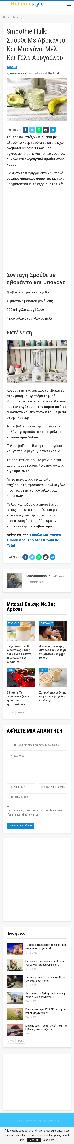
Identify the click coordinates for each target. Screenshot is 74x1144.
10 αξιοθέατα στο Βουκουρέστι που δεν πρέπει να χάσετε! (46, 946)
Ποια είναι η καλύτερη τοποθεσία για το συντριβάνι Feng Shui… (44, 962)
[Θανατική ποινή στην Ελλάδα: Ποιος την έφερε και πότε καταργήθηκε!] (15, 981)
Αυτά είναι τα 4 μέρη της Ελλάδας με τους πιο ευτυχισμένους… (46, 995)
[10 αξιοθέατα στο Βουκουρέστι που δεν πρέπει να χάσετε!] (15, 949)
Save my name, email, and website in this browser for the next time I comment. (36, 812)
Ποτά (11, 670)
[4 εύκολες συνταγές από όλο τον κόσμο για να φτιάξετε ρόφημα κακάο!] (53, 631)
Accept (34, 1140)
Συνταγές (12, 67)
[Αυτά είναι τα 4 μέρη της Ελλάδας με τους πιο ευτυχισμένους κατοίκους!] (15, 998)
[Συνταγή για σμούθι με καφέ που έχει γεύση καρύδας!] (53, 677)
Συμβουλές (47, 623)
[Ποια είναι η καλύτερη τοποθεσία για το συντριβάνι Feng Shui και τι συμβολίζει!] (15, 965)
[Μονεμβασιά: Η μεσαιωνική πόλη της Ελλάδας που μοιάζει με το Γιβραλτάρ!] (15, 1030)
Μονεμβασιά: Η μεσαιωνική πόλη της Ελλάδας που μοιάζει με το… (46, 1027)
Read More (48, 1140)
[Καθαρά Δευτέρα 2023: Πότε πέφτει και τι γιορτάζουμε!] (15, 1014)
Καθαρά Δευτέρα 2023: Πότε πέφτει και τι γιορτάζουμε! (45, 1011)
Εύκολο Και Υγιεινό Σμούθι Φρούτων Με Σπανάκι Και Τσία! (34, 540)
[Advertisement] (37, 227)
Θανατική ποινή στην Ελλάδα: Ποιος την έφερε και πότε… (45, 978)
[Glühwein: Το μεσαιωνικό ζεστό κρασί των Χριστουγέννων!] (21, 677)
